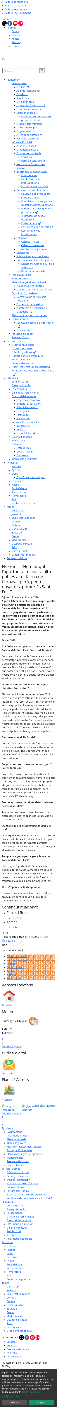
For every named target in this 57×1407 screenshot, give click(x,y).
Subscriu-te (8, 1073)
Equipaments (14, 1213)
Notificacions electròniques (22, 1183)
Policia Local (14, 1231)
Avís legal (12, 1353)
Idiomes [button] (11, 27)
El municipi (8, 1202)
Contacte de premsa (18, 1279)
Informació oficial (17, 1135)
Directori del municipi (19, 1220)
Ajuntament (8, 1128)
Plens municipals (16, 1139)
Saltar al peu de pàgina (18, 13)
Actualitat (7, 1242)
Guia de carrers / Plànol (20, 1216)
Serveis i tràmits (11, 1168)
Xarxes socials (15, 1268)
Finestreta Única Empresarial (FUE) (26, 1194)
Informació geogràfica (20, 1238)
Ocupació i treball (17, 1319)
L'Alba (10, 1253)
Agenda (11, 963)
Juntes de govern (16, 1143)
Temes (5, 1283)
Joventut (11, 1290)
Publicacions (14, 978)
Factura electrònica (18, 1190)
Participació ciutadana (19, 1150)
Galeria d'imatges (17, 960)
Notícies (11, 974)
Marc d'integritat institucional (24, 1146)
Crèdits (11, 1341)
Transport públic (16, 1209)
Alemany (16, 42)
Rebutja (15, 1402)
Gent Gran (13, 1286)
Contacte (7, 19)
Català (15, 31)
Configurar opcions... (12, 1396)
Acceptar (41, 1402)
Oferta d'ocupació (17, 956)
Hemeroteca (14, 1272)
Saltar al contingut (15, 5)
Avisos (10, 971)
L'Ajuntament (14, 1132)
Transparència (15, 1157)
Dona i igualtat (15, 1305)
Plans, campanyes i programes (24, 1154)
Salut (9, 1323)
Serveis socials (15, 1327)
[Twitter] (4, 23)
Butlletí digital (14, 1264)
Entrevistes (13, 1257)
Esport (10, 1312)
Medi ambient (15, 1316)
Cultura (11, 1301)
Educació (12, 1308)
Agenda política (15, 967)
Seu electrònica (15, 1165)
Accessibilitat (14, 1356)
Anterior (6, 1046)
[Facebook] (10, 23)
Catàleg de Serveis (17, 1176)
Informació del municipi (20, 1224)
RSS (9, 1275)
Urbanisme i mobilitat (19, 1330)
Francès (16, 46)
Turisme (11, 1235)
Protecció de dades (18, 1161)
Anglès (15, 38)
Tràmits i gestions (17, 1179)
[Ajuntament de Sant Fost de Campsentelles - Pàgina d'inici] (21, 62)
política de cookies (31, 1391)
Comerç (11, 1297)
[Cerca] (42, 70)
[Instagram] (20, 23)
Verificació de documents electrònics (28, 1198)
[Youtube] (15, 23)
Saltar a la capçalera (16, 2)
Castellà (16, 35)
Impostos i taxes (16, 1187)
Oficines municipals (18, 1172)
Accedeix (7, 1005)
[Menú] (3, 76)
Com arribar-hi (15, 1205)
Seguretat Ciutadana (18, 1294)
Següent (16, 1046)
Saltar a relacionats (16, 9)
